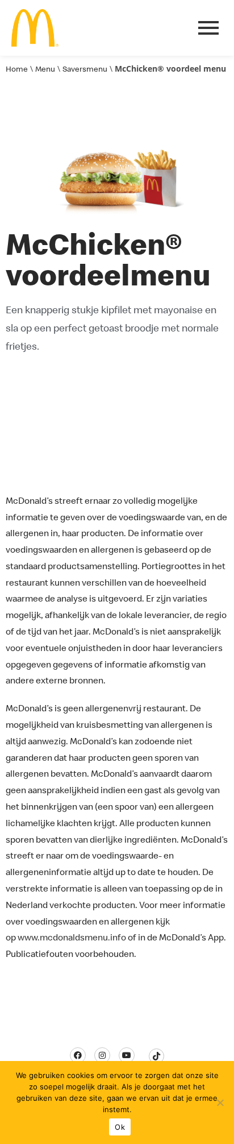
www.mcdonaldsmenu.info (72, 937)
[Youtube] (127, 1055)
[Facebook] (78, 1055)
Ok (120, 1126)
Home (17, 69)
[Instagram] (102, 1055)
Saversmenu (84, 69)
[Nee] (219, 1102)
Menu (45, 69)
